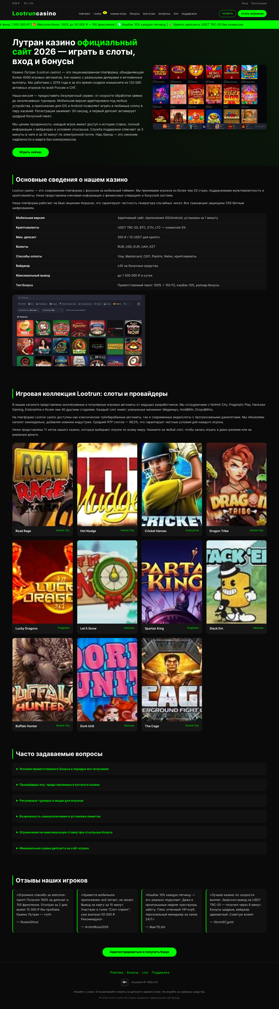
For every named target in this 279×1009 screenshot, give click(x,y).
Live (145, 972)
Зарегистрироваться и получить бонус (139, 952)
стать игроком (252, 13)
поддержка (189, 13)
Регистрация (259, 3)
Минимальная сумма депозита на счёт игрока (54, 848)
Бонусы (132, 972)
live (176, 13)
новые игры (118, 13)
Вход (245, 3)
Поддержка (160, 972)
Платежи (116, 972)
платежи (84, 13)
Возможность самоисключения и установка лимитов (60, 816)
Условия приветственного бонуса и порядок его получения (64, 769)
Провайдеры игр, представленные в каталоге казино (60, 785)
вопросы (164, 13)
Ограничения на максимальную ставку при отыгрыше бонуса (66, 832)
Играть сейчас (31, 152)
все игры (149, 13)
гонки (100, 13)
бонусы (135, 13)
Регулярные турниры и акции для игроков (51, 800)
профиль (227, 13)
